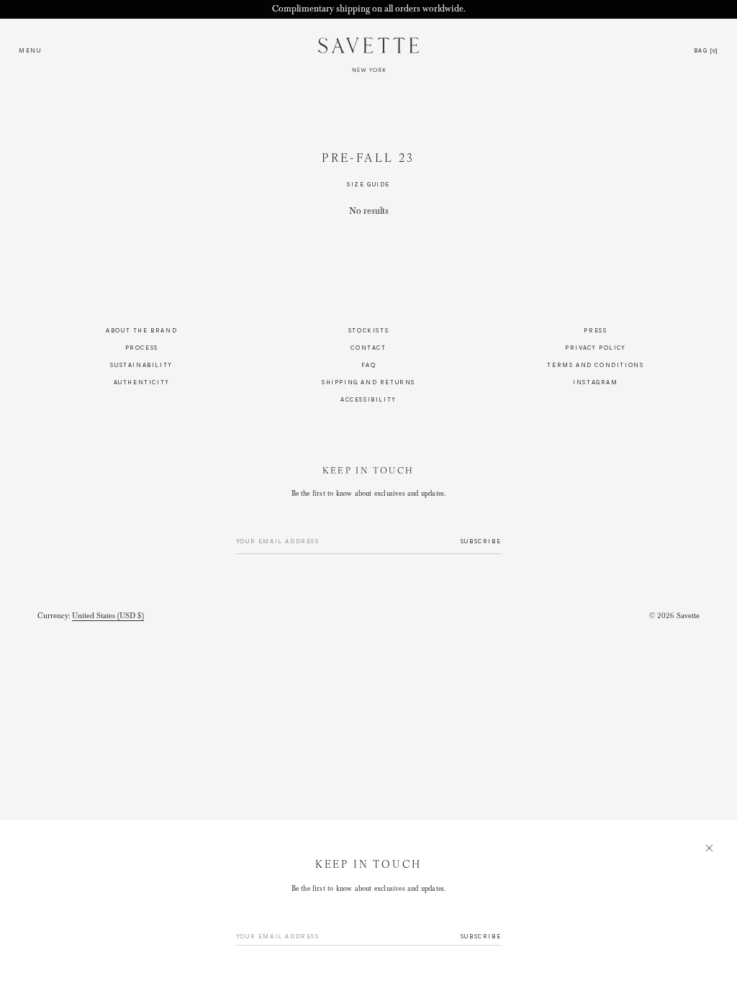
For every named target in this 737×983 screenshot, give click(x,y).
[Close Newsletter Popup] (368, 491)
